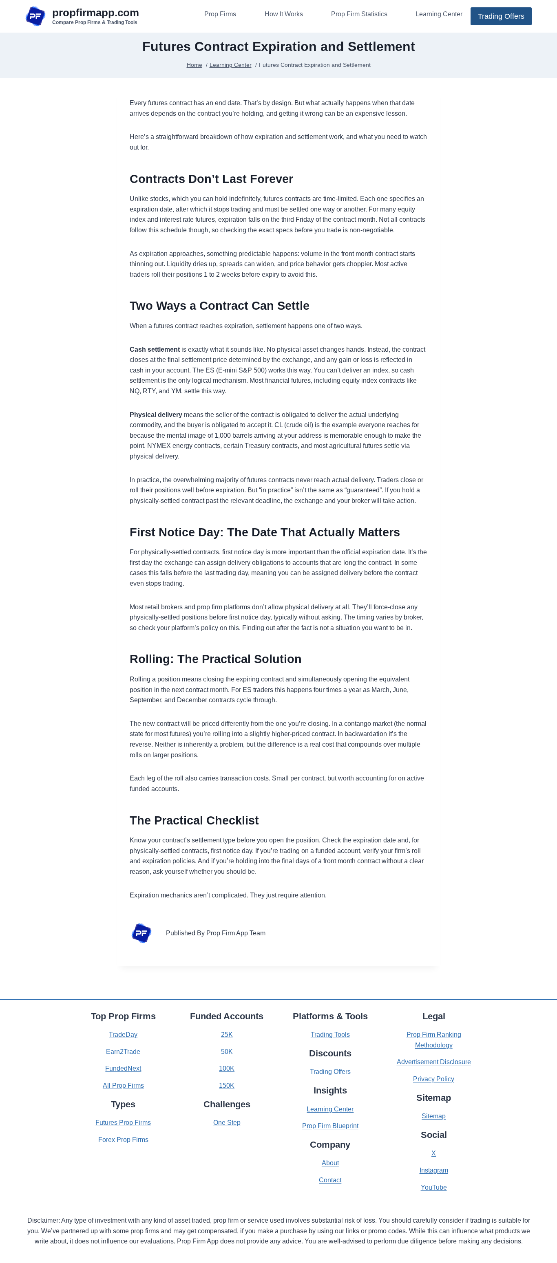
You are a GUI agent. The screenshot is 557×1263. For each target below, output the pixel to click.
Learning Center (439, 14)
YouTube (434, 1187)
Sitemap (434, 1116)
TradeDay (123, 1034)
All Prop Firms (123, 1085)
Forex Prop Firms (123, 1139)
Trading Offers (501, 16)
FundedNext (123, 1068)
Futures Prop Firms (123, 1122)
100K (226, 1068)
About (330, 1162)
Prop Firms (220, 14)
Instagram (434, 1170)
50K (227, 1051)
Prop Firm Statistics (359, 14)
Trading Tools (330, 1034)
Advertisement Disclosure (434, 1061)
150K (226, 1085)
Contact (330, 1180)
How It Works (284, 14)
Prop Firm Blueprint (330, 1125)
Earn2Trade (123, 1051)
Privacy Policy (433, 1079)
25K (227, 1034)
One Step (227, 1122)
